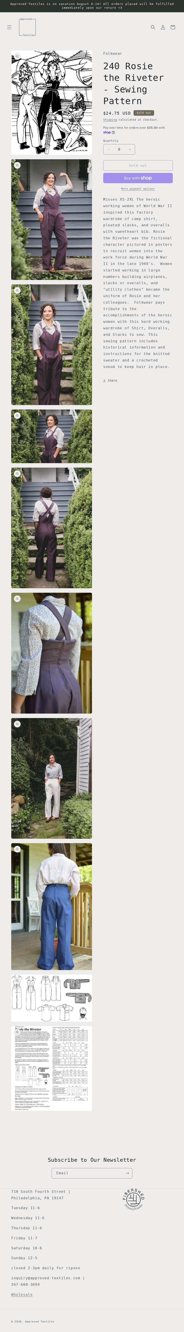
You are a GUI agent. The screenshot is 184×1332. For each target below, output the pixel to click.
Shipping (110, 119)
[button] (9, 27)
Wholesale (22, 1294)
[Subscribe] (127, 1173)
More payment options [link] (138, 188)
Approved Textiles (40, 1321)
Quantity (110, 140)
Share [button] (112, 380)
